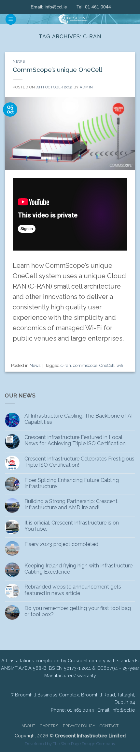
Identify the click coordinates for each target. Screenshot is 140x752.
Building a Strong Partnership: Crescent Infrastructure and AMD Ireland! (71, 504)
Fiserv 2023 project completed (61, 544)
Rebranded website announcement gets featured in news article (72, 590)
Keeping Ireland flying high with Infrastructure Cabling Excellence (78, 569)
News (19, 61)
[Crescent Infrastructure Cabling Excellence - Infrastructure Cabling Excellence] (73, 19)
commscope (85, 365)
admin (86, 87)
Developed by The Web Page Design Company (70, 743)
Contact (109, 725)
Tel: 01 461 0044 (94, 6)
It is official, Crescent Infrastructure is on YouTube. (71, 526)
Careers (49, 725)
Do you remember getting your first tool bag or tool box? (77, 611)
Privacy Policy (79, 725)
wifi (120, 365)
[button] (11, 19)
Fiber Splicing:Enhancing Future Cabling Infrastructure (71, 483)
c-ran (66, 365)
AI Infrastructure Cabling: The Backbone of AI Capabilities (78, 419)
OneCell (107, 365)
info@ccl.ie (123, 710)
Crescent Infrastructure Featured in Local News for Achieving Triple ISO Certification (75, 440)
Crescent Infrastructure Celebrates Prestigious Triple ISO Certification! (79, 462)
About (28, 725)
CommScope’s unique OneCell (57, 69)
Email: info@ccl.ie (49, 6)
